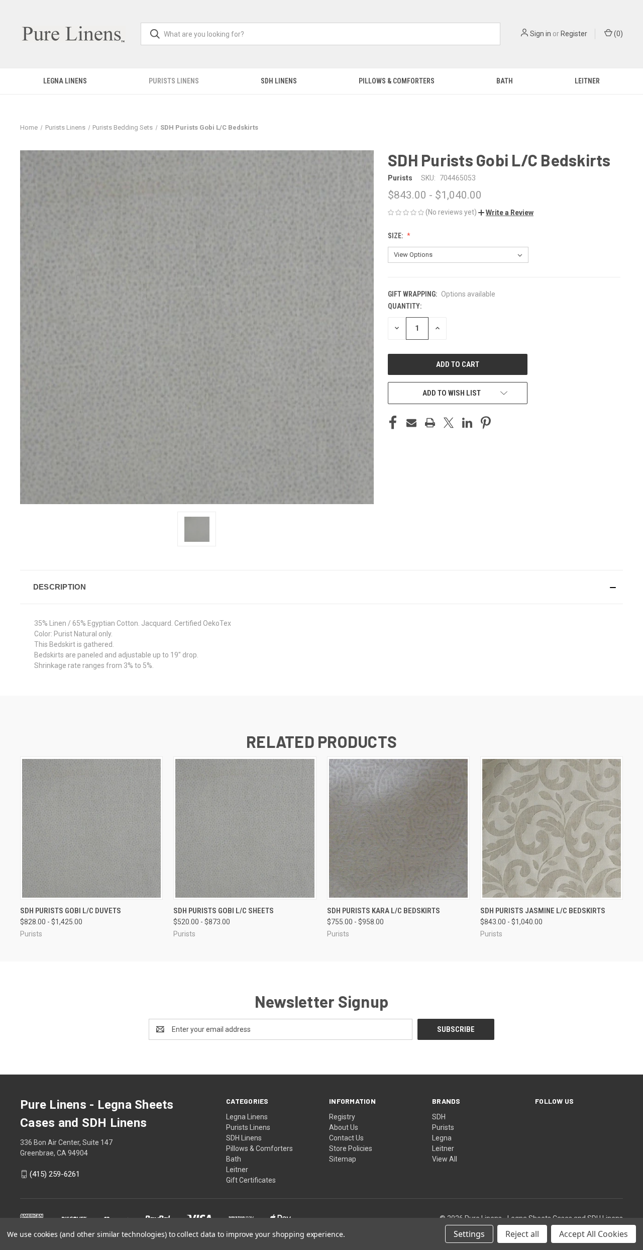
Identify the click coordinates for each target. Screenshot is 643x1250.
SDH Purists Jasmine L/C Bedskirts (542, 910)
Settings (469, 1233)
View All (444, 1159)
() (617, 34)
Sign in (540, 34)
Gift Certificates (251, 1180)
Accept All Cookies (593, 1233)
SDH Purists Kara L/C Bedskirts (383, 910)
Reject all (522, 1233)
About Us (343, 1127)
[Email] (411, 423)
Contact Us (346, 1138)
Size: (396, 236)
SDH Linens (279, 81)
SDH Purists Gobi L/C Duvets (70, 910)
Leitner (587, 81)
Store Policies (350, 1148)
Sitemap (342, 1159)
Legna (442, 1138)
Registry (342, 1117)
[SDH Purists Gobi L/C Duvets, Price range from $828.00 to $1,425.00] (91, 828)
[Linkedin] (467, 423)
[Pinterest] (486, 423)
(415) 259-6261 (55, 1174)
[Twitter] (449, 423)
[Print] (430, 423)
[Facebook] (393, 423)
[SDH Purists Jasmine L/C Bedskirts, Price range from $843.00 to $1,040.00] (551, 828)
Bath (504, 81)
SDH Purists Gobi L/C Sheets (223, 910)
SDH (439, 1117)
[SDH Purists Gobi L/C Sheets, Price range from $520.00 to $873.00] (244, 828)
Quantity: (404, 306)
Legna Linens (65, 81)
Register (574, 34)
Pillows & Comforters (397, 81)
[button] (505, 213)
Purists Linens (174, 81)
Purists (443, 1127)
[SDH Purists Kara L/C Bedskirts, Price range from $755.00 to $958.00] (398, 828)
